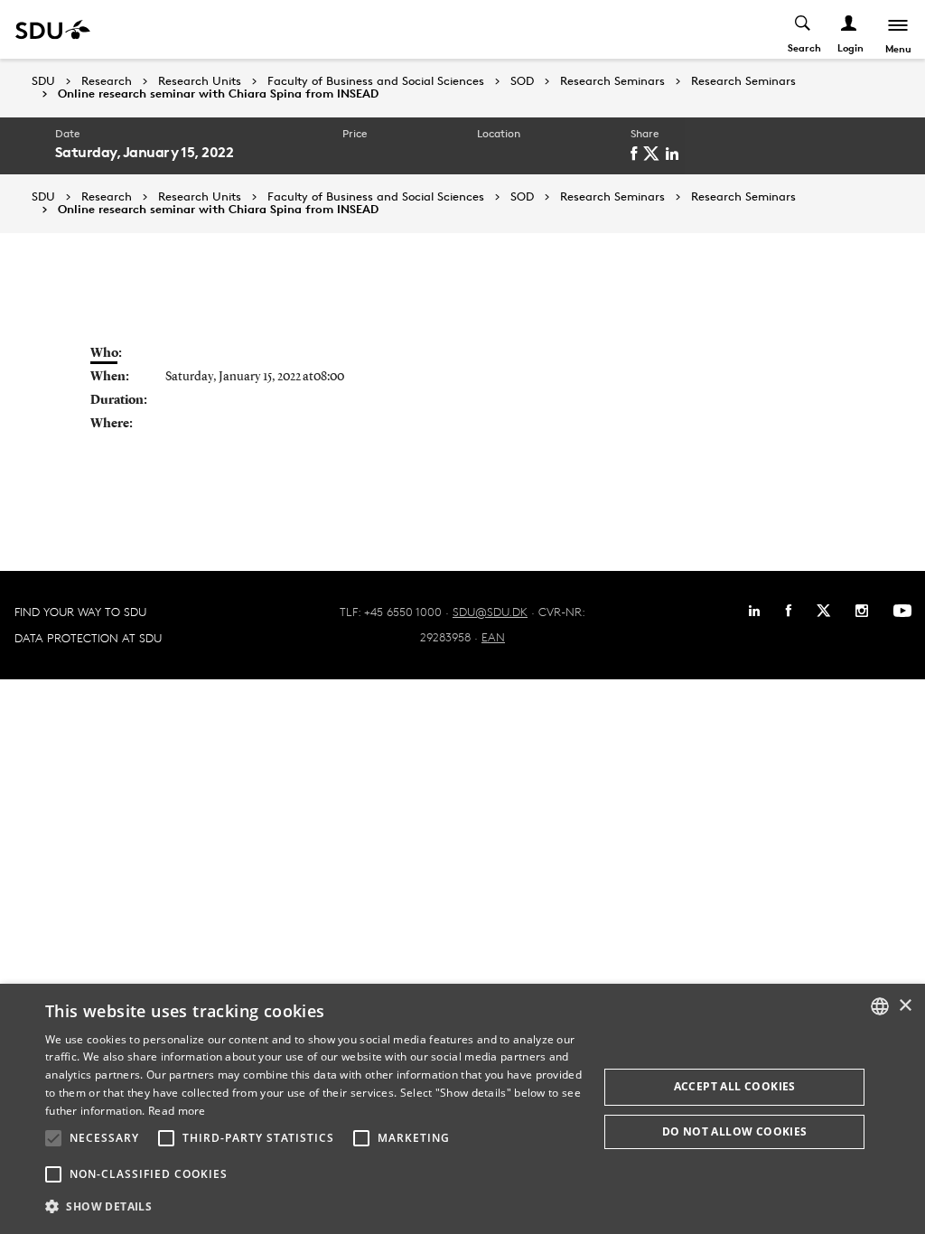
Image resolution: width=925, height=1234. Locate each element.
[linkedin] (675, 153)
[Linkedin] (754, 610)
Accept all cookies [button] (735, 1086)
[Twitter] (823, 610)
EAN (493, 637)
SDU (43, 81)
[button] (53, 1138)
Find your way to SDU (80, 611)
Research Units (199, 81)
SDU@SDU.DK (490, 611)
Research (106, 81)
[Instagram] (861, 610)
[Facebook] (788, 610)
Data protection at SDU (88, 638)
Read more (177, 1110)
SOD (522, 81)
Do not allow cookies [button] (735, 1131)
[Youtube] (902, 610)
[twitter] (654, 153)
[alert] (462, 1109)
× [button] (904, 1006)
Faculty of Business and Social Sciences (375, 81)
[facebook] (637, 153)
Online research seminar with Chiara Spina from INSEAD (218, 94)
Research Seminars (612, 81)
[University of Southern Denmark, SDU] (52, 29)
